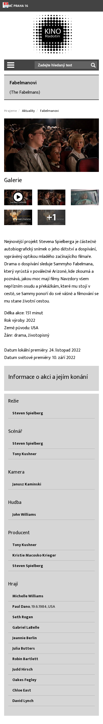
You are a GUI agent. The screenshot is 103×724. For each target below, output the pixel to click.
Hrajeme (10, 111)
